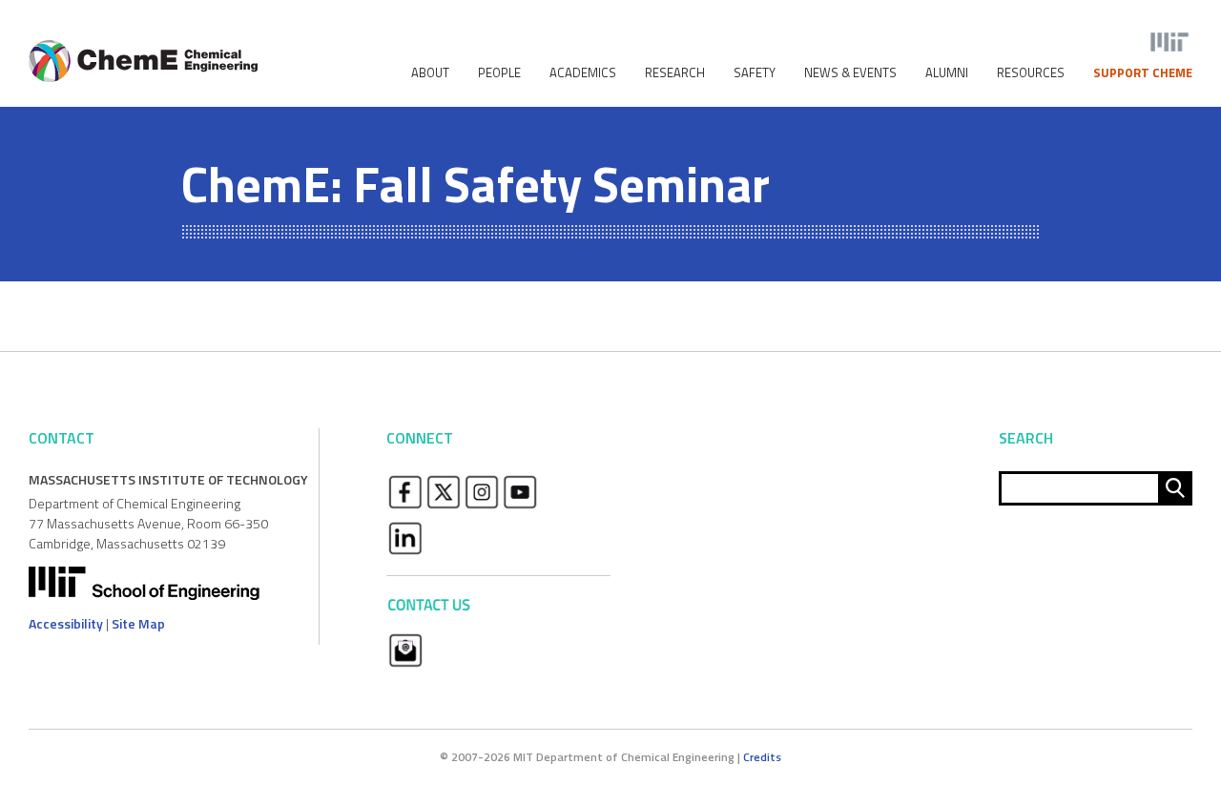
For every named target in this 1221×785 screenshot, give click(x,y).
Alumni (946, 73)
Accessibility (66, 623)
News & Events (850, 73)
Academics (582, 73)
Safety (755, 73)
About (430, 73)
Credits (762, 757)
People (499, 73)
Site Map (138, 623)
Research (675, 73)
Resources (1031, 73)
